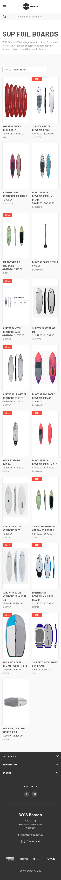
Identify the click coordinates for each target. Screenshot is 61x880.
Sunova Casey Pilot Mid (43, 330)
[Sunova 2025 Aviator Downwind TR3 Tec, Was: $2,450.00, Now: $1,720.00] (15, 367)
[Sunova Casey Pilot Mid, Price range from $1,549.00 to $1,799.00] (45, 301)
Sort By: (8, 70)
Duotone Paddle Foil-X (45, 262)
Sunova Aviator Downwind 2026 (41, 128)
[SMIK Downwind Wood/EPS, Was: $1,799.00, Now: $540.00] (15, 235)
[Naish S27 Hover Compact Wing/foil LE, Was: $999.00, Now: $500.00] (15, 636)
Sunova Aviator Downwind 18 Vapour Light (14, 596)
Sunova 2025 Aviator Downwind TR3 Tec (14, 396)
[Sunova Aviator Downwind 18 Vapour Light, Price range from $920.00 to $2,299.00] (15, 566)
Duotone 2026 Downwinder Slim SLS (14, 194)
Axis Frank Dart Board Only (11, 128)
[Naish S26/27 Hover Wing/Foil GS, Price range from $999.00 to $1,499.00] (15, 702)
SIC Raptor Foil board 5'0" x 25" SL (45, 664)
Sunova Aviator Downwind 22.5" (11, 528)
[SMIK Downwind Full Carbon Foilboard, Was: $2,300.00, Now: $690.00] (45, 500)
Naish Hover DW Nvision (11, 462)
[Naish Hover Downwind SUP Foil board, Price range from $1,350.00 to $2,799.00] (45, 566)
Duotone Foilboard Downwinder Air (43, 396)
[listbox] (28, 69)
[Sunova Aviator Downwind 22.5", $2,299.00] (15, 500)
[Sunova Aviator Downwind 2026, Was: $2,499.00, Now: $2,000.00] (45, 100)
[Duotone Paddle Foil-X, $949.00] (45, 235)
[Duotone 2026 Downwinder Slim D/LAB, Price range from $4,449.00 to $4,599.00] (45, 166)
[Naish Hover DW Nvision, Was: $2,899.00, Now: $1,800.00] (15, 434)
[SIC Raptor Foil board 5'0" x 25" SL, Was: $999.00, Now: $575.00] (45, 636)
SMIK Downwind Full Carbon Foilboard (44, 528)
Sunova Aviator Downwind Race (11, 330)
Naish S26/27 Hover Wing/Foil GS (13, 730)
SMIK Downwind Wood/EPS (11, 264)
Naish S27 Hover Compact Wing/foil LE (14, 664)
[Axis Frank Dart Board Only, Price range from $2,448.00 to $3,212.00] (15, 100)
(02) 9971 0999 (32, 841)
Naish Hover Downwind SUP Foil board (43, 596)
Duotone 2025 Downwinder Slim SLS (44, 462)
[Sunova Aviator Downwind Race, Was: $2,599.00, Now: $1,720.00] (15, 301)
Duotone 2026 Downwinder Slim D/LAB (42, 196)
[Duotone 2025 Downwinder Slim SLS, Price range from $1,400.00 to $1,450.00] (45, 434)
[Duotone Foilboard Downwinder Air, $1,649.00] (45, 367)
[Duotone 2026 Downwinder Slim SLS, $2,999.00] (15, 166)
